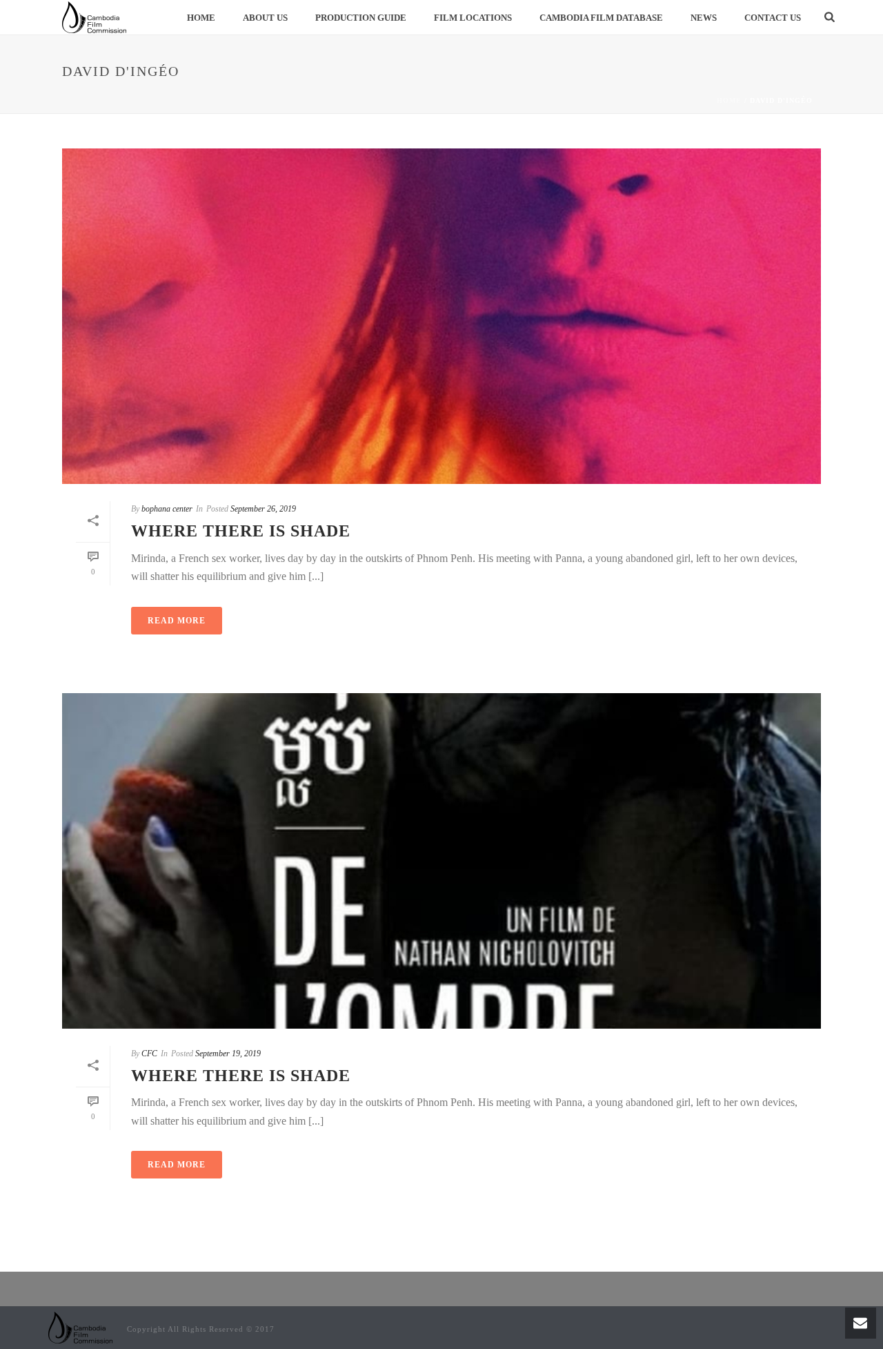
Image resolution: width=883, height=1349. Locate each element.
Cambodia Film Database (601, 17)
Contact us (772, 17)
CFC (149, 1053)
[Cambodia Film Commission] (80, 1327)
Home (201, 17)
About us (265, 17)
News (704, 17)
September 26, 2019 (263, 509)
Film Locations (473, 17)
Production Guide (360, 17)
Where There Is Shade (240, 531)
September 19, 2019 (228, 1053)
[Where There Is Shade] (441, 316)
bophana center (166, 509)
